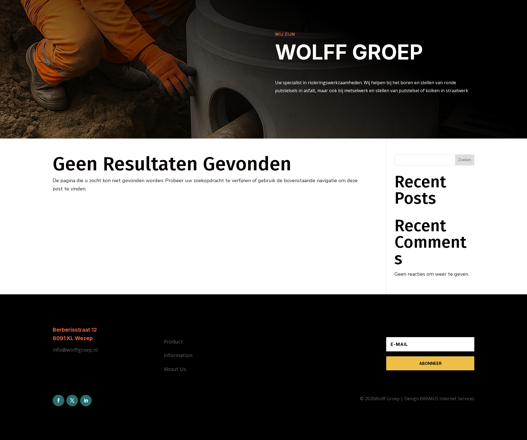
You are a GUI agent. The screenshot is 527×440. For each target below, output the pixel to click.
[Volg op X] (72, 400)
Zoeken (464, 159)
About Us (175, 369)
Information (178, 355)
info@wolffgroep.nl (75, 349)
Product (173, 341)
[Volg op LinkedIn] (86, 400)
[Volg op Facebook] (58, 400)
